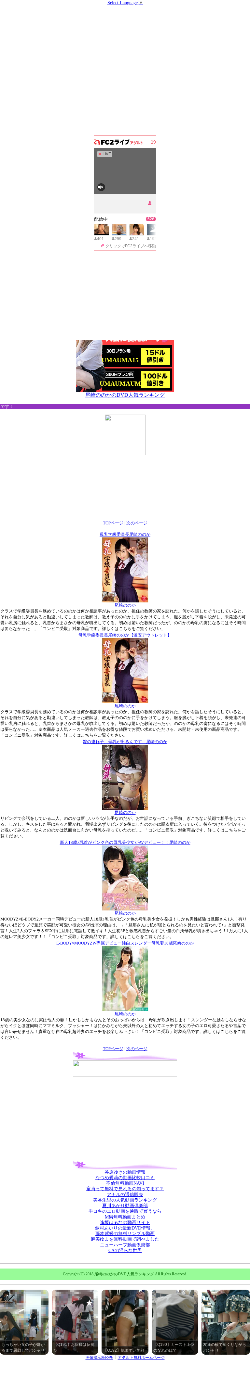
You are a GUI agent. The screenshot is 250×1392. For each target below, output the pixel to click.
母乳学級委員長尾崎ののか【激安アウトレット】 (125, 635)
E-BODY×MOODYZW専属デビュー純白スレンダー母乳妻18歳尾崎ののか (125, 943)
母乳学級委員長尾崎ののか (125, 534)
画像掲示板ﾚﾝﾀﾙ (99, 1357)
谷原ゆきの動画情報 (125, 1172)
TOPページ (113, 523)
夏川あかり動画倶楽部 (125, 1205)
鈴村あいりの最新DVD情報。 (125, 1228)
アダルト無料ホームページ (141, 1357)
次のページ (136, 523)
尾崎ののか (125, 605)
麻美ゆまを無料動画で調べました (125, 1239)
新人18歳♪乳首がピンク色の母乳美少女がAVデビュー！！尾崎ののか (125, 842)
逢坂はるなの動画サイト (125, 1222)
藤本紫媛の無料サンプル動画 (125, 1233)
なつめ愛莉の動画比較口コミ (125, 1177)
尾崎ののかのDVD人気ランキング (125, 395)
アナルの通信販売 (125, 1194)
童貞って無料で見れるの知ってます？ (125, 1188)
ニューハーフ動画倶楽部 (125, 1245)
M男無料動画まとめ (125, 1217)
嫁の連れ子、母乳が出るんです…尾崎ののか (125, 741)
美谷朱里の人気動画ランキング (125, 1200)
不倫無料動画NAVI (125, 1183)
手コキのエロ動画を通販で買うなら (125, 1211)
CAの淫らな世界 (125, 1250)
